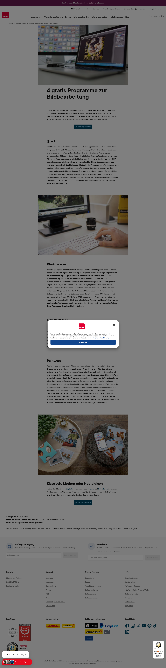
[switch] (158, 656)
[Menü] (162, 642)
